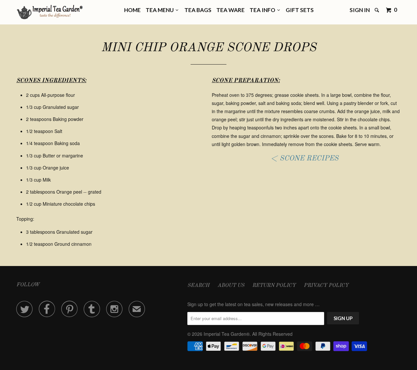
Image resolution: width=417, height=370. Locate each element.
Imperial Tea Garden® (227, 334)
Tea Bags (197, 10)
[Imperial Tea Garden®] (49, 12)
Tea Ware (230, 10)
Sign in (360, 10)
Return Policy (274, 285)
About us (230, 285)
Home (132, 10)
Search (198, 285)
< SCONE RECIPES (304, 158)
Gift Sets (300, 10)
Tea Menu (161, 10)
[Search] (377, 10)
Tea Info (263, 10)
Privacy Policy (326, 285)
